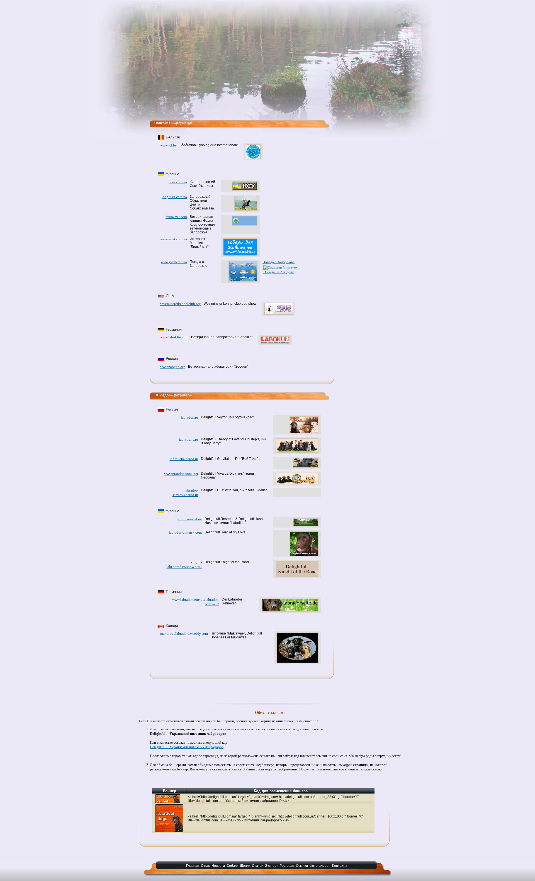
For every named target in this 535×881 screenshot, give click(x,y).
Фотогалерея (320, 866)
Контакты (339, 866)
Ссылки (302, 866)
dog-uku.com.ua (174, 197)
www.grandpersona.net (181, 474)
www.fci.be (168, 145)
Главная (192, 866)
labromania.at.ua (189, 519)
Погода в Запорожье (278, 262)
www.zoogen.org (172, 367)
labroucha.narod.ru (184, 459)
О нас (205, 866)
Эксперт (271, 866)
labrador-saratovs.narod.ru (185, 492)
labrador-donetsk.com (185, 532)
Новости (218, 866)
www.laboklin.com (174, 337)
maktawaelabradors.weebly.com (184, 633)
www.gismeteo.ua (174, 262)
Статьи (257, 866)
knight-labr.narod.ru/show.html (184, 564)
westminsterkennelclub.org (180, 304)
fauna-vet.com (176, 217)
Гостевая (287, 866)
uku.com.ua (178, 182)
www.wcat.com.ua (173, 239)
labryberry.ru (188, 439)
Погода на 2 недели (278, 272)
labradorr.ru (189, 417)
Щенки (245, 866)
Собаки (232, 866)
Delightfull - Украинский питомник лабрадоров (186, 747)
